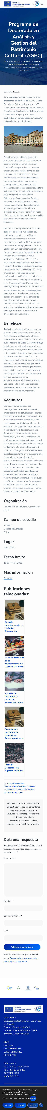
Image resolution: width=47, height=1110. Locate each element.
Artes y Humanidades (18, 64)
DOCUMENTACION (12, 1048)
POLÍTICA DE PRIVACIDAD (16, 1066)
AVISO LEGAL (10, 1063)
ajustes (33, 1098)
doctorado (22, 789)
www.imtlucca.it (19, 107)
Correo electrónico (13, 915)
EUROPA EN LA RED (13, 1052)
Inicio (6, 61)
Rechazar (20, 1105)
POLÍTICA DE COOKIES (14, 1070)
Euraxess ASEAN (10, 792)
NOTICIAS (8, 1045)
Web (6, 930)
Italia (21, 792)
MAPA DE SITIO (11, 1076)
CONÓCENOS (10, 1055)
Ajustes (33, 1105)
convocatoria (12, 789)
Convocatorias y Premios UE (21, 61)
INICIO (7, 1042)
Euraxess (39, 61)
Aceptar (8, 1105)
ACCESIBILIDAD (11, 1073)
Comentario (10, 858)
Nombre (8, 901)
